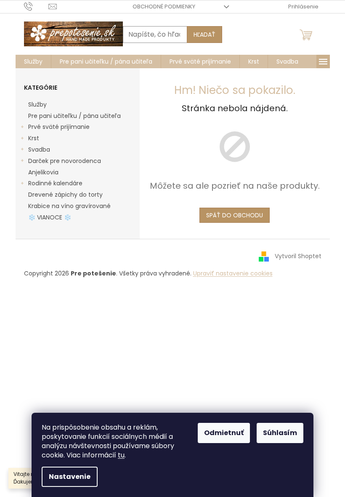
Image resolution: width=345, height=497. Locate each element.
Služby (37, 104)
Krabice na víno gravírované (69, 206)
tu (121, 455)
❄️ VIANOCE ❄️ (49, 217)
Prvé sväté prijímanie (59, 127)
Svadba (39, 149)
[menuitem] (33, 61)
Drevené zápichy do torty (65, 194)
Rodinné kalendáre (55, 183)
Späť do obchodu (234, 215)
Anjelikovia (43, 172)
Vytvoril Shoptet (298, 256)
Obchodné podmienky (164, 7)
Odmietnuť (224, 433)
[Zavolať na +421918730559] (36, 6)
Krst (33, 138)
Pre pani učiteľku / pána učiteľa (74, 116)
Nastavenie (69, 476)
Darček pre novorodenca (64, 161)
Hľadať (204, 34)
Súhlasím (280, 433)
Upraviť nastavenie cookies (233, 273)
